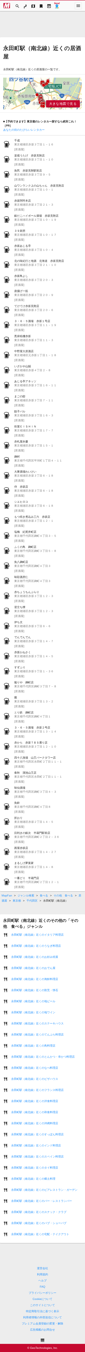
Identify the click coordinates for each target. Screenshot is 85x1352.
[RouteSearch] (25, 6)
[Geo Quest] (57, 6)
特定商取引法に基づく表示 (42, 1311)
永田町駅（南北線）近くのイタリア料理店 (37, 934)
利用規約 (42, 1274)
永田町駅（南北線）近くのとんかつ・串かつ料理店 (43, 1056)
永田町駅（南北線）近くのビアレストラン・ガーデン (44, 1189)
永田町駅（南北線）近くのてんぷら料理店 (37, 1034)
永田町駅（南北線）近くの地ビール (33, 1001)
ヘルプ (42, 1280)
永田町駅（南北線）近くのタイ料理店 (34, 1167)
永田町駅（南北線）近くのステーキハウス (37, 1023)
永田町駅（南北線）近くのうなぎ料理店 (36, 945)
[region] (42, 93)
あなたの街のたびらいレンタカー (24, 129)
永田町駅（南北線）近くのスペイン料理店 (37, 1156)
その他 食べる (63, 895)
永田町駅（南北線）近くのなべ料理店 (34, 1067)
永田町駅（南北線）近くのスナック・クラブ (38, 1212)
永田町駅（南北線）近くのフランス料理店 (37, 1090)
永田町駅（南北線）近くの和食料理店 (34, 1112)
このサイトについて (42, 1305)
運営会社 (42, 1268)
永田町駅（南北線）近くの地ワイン (33, 1012)
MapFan (7, 895)
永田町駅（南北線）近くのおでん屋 (33, 968)
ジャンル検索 (26, 895)
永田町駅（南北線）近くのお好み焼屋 (34, 956)
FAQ (42, 1286)
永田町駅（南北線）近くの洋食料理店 (34, 1101)
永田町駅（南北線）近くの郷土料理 (33, 1178)
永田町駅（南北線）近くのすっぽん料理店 (37, 1134)
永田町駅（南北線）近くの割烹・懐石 (34, 990)
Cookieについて (42, 1299)
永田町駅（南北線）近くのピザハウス (34, 1078)
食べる (44, 895)
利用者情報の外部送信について (42, 1317)
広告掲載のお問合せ (42, 1329)
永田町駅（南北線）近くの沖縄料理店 (34, 1123)
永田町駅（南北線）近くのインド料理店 (36, 1145)
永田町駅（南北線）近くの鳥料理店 (33, 1045)
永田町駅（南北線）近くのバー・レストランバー (41, 1200)
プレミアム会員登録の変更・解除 (42, 1323)
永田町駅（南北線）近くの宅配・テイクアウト (40, 1234)
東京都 (17, 900)
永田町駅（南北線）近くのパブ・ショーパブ (38, 1223)
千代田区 (32, 900)
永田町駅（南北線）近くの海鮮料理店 (34, 979)
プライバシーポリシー (42, 1292)
